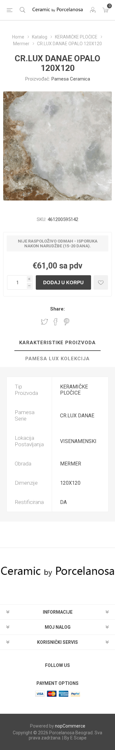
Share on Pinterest (66, 321)
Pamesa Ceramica (70, 79)
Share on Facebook (55, 321)
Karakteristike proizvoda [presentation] (57, 342)
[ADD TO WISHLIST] (101, 282)
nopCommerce (70, 726)
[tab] (57, 343)
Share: (57, 309)
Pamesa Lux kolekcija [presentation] (57, 359)
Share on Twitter (44, 321)
